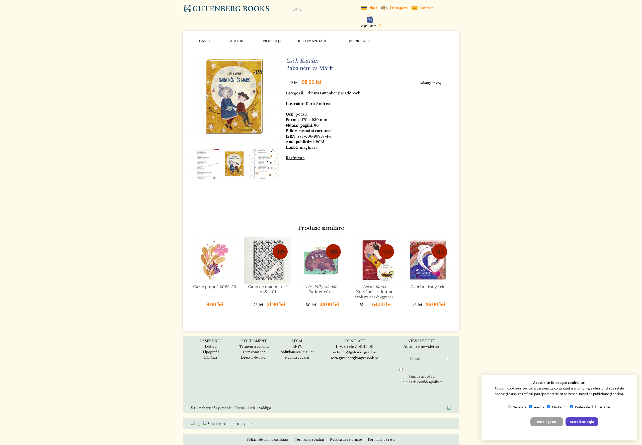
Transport (397, 8)
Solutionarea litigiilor (297, 352)
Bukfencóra (321, 289)
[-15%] (234, 96)
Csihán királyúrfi (427, 286)
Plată (372, 8)
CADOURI (236, 41)
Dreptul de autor (254, 357)
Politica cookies (297, 357)
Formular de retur (382, 439)
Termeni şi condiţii (309, 439)
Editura (210, 346)
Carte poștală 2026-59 (214, 286)
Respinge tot (546, 422)
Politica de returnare (346, 439)
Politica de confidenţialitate (421, 382)
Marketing (560, 407)
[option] (234, 96)
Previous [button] (195, 164)
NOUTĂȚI (272, 41)
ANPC (297, 346)
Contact (425, 8)
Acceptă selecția (582, 422)
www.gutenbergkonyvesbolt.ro (354, 358)
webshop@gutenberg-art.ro (354, 352)
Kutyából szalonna (374, 291)
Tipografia (210, 352)
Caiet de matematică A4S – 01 (268, 289)
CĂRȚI (204, 41)
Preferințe (582, 407)
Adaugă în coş (430, 83)
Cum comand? (254, 352)
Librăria (210, 357)
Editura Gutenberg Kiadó (328, 93)
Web (356, 93)
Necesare (519, 407)
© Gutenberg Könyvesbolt (211, 408)
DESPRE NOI (358, 41)
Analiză (539, 407)
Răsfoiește (295, 158)
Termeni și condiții (254, 346)
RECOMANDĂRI (312, 41)
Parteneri (604, 407)
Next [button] (273, 164)
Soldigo (265, 408)
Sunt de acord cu (421, 379)
